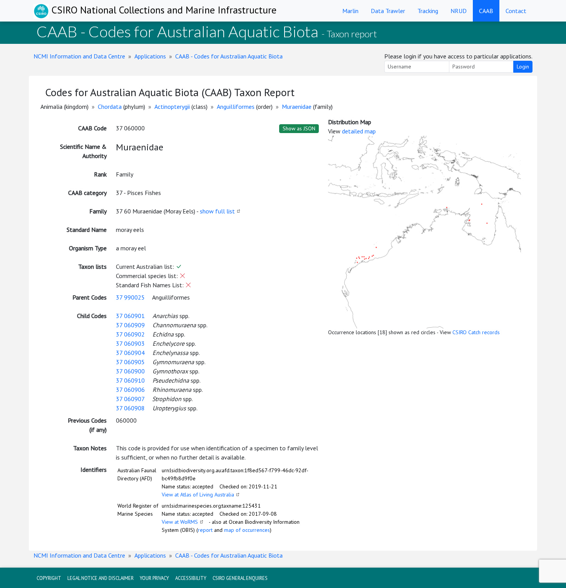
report (205, 529)
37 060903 (130, 343)
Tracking (427, 11)
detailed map (359, 131)
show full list (217, 211)
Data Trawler (388, 11)
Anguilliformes (236, 106)
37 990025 (130, 297)
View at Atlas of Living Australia (198, 494)
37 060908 (130, 408)
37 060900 (130, 371)
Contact (516, 11)
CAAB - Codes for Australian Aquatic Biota (229, 56)
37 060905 (130, 362)
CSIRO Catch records (476, 332)
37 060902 (130, 334)
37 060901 (130, 316)
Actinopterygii (172, 106)
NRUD (458, 11)
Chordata (110, 106)
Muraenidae (296, 106)
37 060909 (130, 325)
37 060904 (130, 352)
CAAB (486, 11)
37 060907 (130, 399)
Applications (150, 56)
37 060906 (130, 389)
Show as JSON (299, 128)
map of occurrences (247, 529)
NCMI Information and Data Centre (79, 56)
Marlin (350, 11)
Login (523, 66)
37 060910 (130, 380)
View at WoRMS (180, 521)
